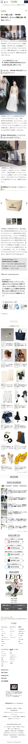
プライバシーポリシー (19, 712)
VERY (14, 726)
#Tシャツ (14, 4)
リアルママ (21, 643)
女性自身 (7, 730)
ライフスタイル (4, 649)
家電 (2, 666)
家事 (2, 659)
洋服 (2, 635)
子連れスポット (22, 631)
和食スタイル (17, 728)
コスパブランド (4, 637)
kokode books (21, 734)
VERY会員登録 (4, 681)
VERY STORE (4, 672)
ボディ (11, 635)
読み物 (11, 663)
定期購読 (20, 609)
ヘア (11, 633)
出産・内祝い (21, 633)
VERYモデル (12, 659)
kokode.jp (5, 734)
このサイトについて (8, 712)
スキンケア (12, 631)
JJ (4, 726)
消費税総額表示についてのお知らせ (14, 703)
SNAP (2, 641)
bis (12, 728)
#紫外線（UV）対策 (21, 4)
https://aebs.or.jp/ (16, 696)
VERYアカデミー (13, 657)
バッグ (2, 631)
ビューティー (13, 627)
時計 (2, 645)
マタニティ (3, 643)
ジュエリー (3, 633)
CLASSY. (9, 726)
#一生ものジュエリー (7, 4)
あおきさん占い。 (5, 669)
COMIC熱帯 (20, 730)
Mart (23, 726)
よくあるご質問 (15, 716)
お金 (2, 663)
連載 (11, 653)
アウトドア (3, 655)
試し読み (7, 609)
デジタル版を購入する (20, 605)
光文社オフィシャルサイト (14, 718)
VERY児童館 (21, 629)
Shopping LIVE (4, 675)
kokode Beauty (13, 734)
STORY (18, 726)
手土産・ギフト (4, 661)
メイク (11, 629)
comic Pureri (6, 732)
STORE (20, 708)
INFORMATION (14, 710)
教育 (19, 641)
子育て (19, 627)
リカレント (12, 661)
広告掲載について (7, 716)
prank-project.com (13, 274)
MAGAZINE (9, 708)
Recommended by (20, 472)
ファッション (3, 10)
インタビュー (12, 655)
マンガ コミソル (14, 732)
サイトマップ (14, 714)
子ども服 (20, 635)
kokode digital (14, 736)
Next (26, 203)
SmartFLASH (13, 730)
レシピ (2, 651)
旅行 (2, 657)
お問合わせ (22, 716)
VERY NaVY (4, 678)
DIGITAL (15, 708)
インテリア (3, 653)
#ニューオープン (14, 321)
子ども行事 (21, 639)
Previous (1, 203)
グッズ (20, 637)
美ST (9, 728)
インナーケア (12, 637)
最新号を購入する (7, 605)
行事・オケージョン (5, 639)
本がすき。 (22, 732)
